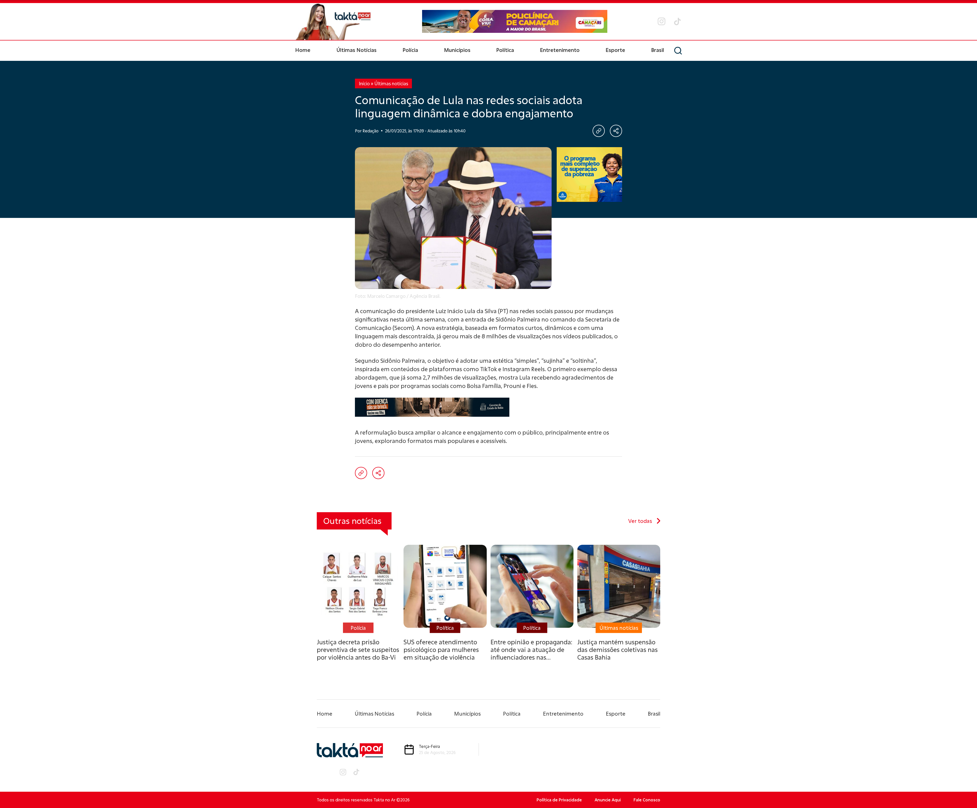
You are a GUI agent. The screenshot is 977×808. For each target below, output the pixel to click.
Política (505, 50)
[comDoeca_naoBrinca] (488, 407)
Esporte (615, 50)
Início (364, 83)
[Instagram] (661, 21)
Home (302, 50)
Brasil (657, 50)
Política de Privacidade (559, 799)
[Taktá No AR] (333, 21)
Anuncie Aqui (608, 799)
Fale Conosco (647, 799)
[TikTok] (677, 21)
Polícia (410, 50)
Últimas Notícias (356, 50)
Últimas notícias (391, 83)
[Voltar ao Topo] (964, 790)
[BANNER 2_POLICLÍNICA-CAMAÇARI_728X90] (514, 21)
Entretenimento (560, 50)
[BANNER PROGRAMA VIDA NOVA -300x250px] (589, 174)
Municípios (457, 50)
